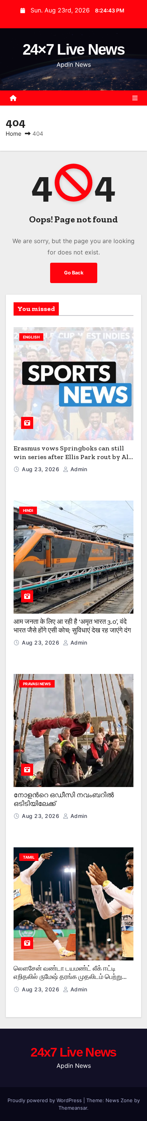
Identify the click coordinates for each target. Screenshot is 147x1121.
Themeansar (72, 1108)
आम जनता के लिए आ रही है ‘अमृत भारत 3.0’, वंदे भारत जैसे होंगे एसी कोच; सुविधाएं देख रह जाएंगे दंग (72, 625)
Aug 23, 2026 (41, 469)
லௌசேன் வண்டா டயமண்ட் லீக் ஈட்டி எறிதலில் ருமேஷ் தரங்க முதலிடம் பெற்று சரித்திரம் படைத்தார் (68, 976)
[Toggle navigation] (135, 98)
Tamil (29, 857)
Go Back (73, 273)
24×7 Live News (73, 49)
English (31, 337)
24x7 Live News (73, 1052)
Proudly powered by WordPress (45, 1100)
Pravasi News (37, 683)
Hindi (28, 510)
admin (78, 469)
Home (13, 133)
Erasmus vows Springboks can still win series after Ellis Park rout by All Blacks (72, 456)
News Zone (119, 1100)
